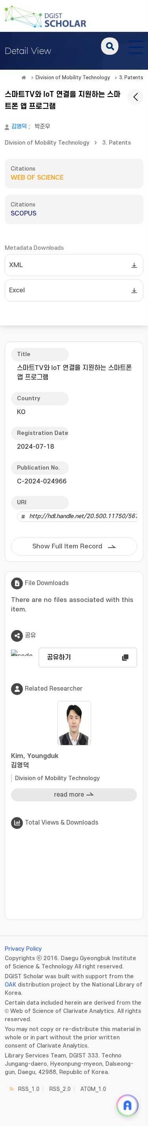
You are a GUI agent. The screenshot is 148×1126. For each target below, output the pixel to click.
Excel (17, 290)
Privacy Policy (23, 949)
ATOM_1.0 (93, 1089)
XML (16, 265)
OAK (10, 984)
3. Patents (131, 77)
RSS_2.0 (60, 1089)
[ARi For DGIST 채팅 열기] (127, 1105)
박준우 (42, 126)
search (109, 46)
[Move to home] (23, 78)
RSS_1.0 (28, 1089)
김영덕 (19, 126)
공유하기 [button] (59, 657)
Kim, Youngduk (34, 761)
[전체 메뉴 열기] (135, 46)
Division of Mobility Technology (73, 77)
